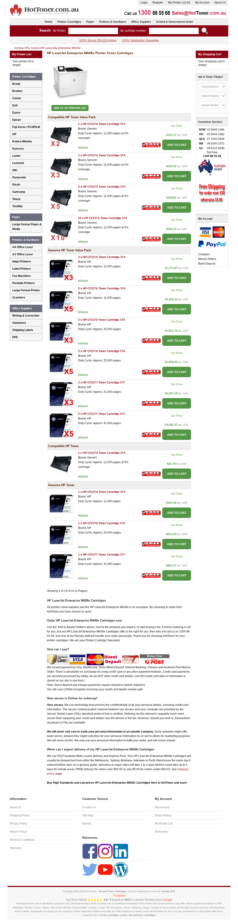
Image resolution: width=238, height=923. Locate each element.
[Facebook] (90, 851)
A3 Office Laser (22, 254)
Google (167, 899)
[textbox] (93, 31)
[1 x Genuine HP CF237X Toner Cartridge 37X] (61, 534)
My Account (202, 2)
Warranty (15, 848)
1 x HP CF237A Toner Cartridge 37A (102, 453)
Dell (14, 105)
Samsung (18, 191)
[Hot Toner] (44, 5)
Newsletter (161, 831)
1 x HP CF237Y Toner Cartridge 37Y (101, 554)
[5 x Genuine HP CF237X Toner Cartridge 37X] (61, 362)
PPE (15, 337)
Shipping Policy (20, 815)
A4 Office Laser (22, 247)
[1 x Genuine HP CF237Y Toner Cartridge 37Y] (61, 566)
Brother (17, 91)
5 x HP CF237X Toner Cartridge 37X (101, 351)
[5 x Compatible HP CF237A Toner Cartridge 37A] (61, 198)
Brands (86, 823)
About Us (220, 2)
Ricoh (16, 184)
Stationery (19, 322)
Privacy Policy (18, 823)
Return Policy (18, 831)
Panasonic (19, 177)
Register (157, 2)
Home (49, 21)
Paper (90, 21)
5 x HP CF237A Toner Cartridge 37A (102, 186)
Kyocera (18, 148)
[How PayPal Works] (212, 243)
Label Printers (21, 268)
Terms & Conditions (22, 839)
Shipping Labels (22, 330)
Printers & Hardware (112, 21)
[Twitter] (90, 869)
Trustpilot (119, 895)
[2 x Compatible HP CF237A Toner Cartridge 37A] (61, 135)
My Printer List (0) (179, 2)
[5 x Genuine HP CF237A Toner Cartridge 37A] (61, 299)
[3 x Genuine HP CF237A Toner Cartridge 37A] (61, 268)
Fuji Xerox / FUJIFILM (26, 127)
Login (144, 2)
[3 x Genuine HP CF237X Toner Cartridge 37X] (61, 331)
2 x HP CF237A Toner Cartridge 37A (102, 124)
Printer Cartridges (69, 21)
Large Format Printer (26, 290)
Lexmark (18, 163)
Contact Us (89, 807)
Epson (16, 119)
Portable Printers (23, 283)
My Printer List (164, 823)
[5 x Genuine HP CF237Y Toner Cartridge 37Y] (61, 425)
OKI (14, 170)
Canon (16, 98)
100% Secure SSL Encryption (98, 40)
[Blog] (120, 869)
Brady (16, 83)
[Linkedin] (120, 851)
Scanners (18, 297)
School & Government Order (174, 21)
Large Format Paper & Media (27, 227)
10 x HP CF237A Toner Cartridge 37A (102, 218)
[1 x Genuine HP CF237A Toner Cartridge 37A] (61, 503)
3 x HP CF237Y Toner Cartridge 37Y (101, 382)
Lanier (16, 155)
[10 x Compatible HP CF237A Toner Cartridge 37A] (61, 229)
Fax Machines (21, 276)
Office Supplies (141, 21)
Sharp (16, 199)
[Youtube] (105, 869)
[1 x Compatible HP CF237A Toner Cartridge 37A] (61, 464)
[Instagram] (105, 851)
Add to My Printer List (70, 108)
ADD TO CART (176, 145)
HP (14, 134)
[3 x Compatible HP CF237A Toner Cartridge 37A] (61, 166)
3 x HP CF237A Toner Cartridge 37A (102, 155)
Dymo (16, 112)
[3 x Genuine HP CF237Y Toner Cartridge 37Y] (61, 394)
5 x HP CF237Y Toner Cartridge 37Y (101, 414)
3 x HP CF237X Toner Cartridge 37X (101, 319)
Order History (163, 815)
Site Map (87, 815)
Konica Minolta (22, 141)
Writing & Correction (25, 315)
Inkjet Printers (21, 261)
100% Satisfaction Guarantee (140, 40)
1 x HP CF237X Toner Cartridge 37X (101, 523)
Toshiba (17, 206)
